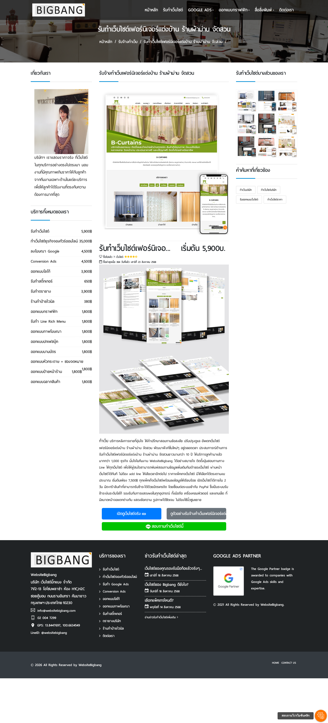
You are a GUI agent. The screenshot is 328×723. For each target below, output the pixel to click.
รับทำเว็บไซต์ (111, 569)
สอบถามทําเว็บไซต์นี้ (167, 526)
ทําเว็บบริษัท (246, 190)
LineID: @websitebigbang (49, 633)
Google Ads (200, 9)
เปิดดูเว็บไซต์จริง (129, 513)
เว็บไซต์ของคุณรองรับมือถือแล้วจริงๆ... (173, 568)
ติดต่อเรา (286, 9)
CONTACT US (288, 663)
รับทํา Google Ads (116, 584)
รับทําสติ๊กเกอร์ (112, 614)
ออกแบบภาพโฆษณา (116, 606)
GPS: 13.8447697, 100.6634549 (58, 625)
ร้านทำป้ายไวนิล (113, 628)
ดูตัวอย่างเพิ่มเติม (198, 513)
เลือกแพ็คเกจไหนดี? (159, 600)
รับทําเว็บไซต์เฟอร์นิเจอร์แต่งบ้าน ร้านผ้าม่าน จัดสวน (183, 41)
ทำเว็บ (103, 441)
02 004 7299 (46, 618)
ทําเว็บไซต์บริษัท (268, 190)
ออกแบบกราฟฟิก (233, 9)
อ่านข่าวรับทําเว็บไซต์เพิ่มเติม (161, 617)
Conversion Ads (114, 591)
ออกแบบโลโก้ (111, 599)
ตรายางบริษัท (112, 621)
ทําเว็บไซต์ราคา (274, 199)
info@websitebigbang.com (56, 610)
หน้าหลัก (151, 9)
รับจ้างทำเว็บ (128, 41)
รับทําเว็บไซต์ (173, 9)
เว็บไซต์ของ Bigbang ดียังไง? (166, 584)
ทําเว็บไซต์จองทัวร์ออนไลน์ (120, 577)
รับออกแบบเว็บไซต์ (249, 199)
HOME (275, 663)
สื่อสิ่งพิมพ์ (263, 9)
